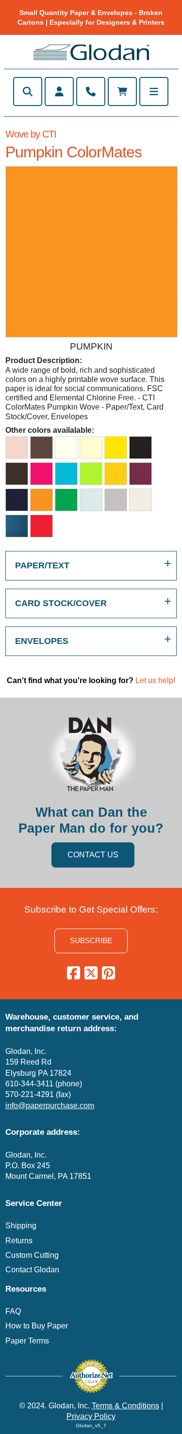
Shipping (20, 1225)
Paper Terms (27, 1341)
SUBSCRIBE (91, 940)
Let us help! (155, 680)
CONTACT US (92, 855)
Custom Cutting (32, 1255)
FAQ (13, 1311)
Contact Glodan (32, 1270)
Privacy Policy (91, 1416)
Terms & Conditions (125, 1406)
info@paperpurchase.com (49, 1105)
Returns (19, 1240)
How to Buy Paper (36, 1326)
